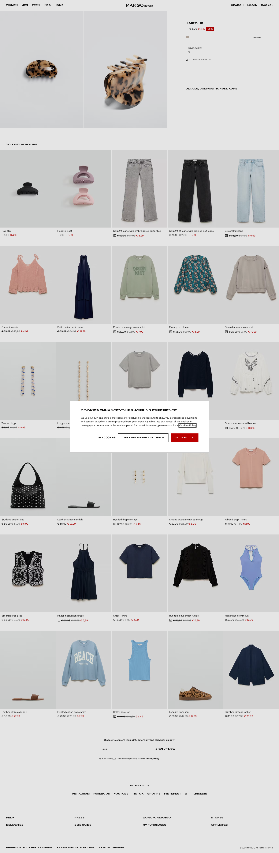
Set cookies (107, 437)
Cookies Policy (187, 425)
